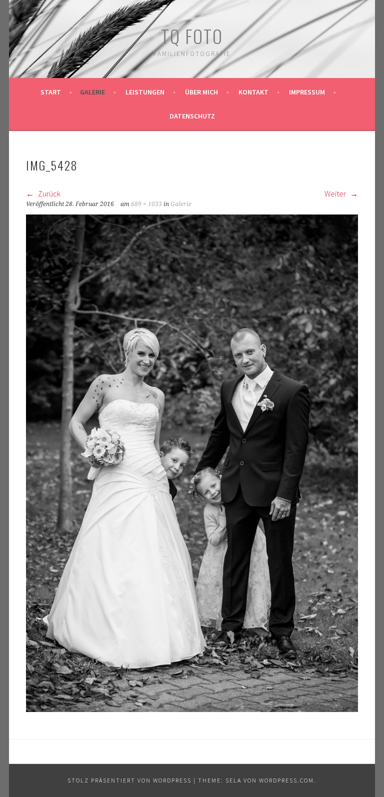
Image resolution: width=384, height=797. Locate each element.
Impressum (307, 92)
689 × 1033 (146, 204)
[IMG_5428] (192, 709)
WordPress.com (286, 780)
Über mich (201, 92)
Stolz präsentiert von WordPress (130, 780)
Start (50, 92)
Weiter (336, 193)
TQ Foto (192, 35)
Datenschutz (192, 116)
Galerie (92, 92)
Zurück (48, 193)
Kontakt (253, 92)
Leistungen (145, 92)
